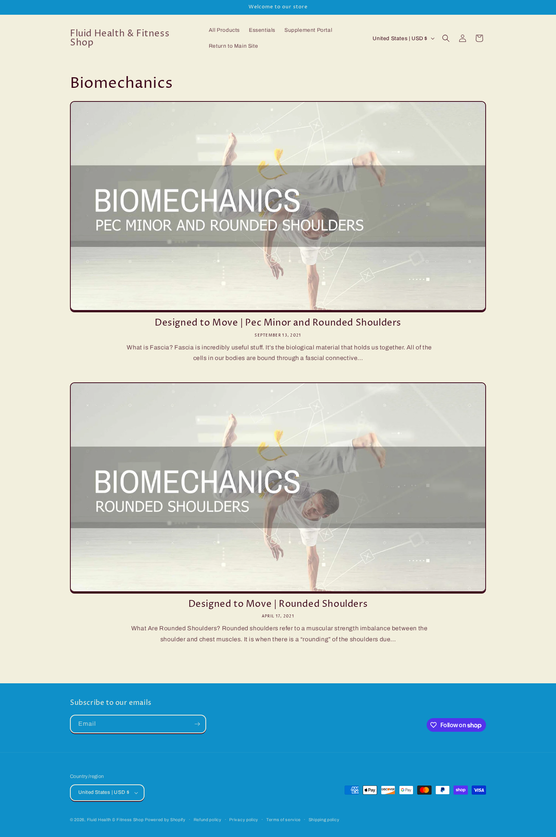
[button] (446, 38)
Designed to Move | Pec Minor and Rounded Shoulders (278, 323)
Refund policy (208, 819)
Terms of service (283, 819)
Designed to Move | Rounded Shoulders (278, 604)
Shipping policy (324, 819)
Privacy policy (243, 819)
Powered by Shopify (165, 819)
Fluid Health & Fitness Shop (115, 819)
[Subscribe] (197, 724)
